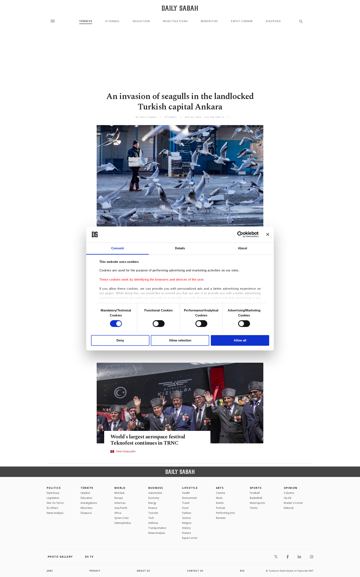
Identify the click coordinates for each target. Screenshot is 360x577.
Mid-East (119, 493)
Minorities (209, 21)
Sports (256, 488)
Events (220, 503)
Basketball (256, 498)
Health (186, 493)
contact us (195, 570)
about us (143, 570)
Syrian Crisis (121, 518)
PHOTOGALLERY (126, 451)
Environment (189, 498)
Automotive (155, 493)
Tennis (254, 508)
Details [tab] (180, 248)
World (119, 488)
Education (141, 21)
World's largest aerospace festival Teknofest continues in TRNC (147, 440)
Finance (152, 508)
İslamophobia (122, 523)
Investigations (175, 21)
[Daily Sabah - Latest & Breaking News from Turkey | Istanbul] (180, 8)
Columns (289, 493)
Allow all (240, 340)
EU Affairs (52, 508)
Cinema (220, 493)
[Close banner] (267, 234)
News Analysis (55, 513)
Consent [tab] (117, 248)
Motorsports (257, 503)
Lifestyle (190, 488)
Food (185, 508)
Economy (153, 498)
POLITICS (54, 488)
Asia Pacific (121, 508)
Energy (152, 503)
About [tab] (242, 248)
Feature (186, 533)
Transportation (157, 528)
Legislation (53, 498)
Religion (186, 523)
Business (155, 488)
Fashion (186, 513)
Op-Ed (287, 498)
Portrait (220, 508)
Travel (185, 503)
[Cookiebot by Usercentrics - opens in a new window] (240, 234)
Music (219, 498)
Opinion (291, 488)
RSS (242, 570)
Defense (153, 523)
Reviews (220, 518)
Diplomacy (53, 493)
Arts (220, 488)
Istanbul (112, 21)
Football (255, 493)
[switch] (159, 323)
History (186, 528)
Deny (120, 340)
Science (186, 518)
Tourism (153, 513)
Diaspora (273, 21)
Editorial (289, 508)
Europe (118, 498)
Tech (151, 518)
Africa (117, 513)
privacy (95, 570)
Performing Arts (225, 513)
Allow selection (180, 340)
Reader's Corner (293, 503)
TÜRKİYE (85, 21)
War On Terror (55, 503)
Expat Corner (242, 21)
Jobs (50, 570)
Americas (119, 503)
